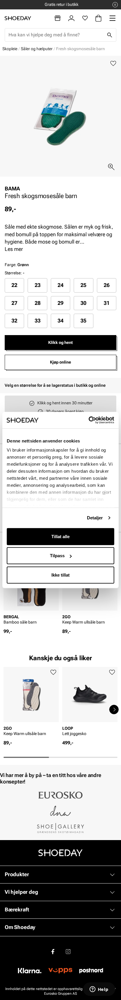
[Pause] (115, 4)
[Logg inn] (71, 18)
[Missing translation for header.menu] (112, 18)
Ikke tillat (60, 574)
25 (83, 285)
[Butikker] (57, 18)
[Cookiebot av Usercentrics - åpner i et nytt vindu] (88, 420)
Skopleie (9, 48)
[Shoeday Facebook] (53, 951)
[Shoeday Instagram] (68, 951)
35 (83, 320)
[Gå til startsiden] (18, 18)
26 (107, 285)
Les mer (14, 249)
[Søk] (109, 34)
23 (38, 285)
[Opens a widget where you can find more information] (99, 989)
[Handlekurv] (98, 18)
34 (60, 320)
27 (14, 303)
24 (60, 285)
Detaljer (95, 517)
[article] (31, 591)
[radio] (14, 285)
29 (60, 303)
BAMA (12, 188)
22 (14, 285)
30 (83, 303)
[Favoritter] (85, 18)
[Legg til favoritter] (113, 63)
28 (38, 303)
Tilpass (57, 555)
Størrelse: (13, 273)
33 (38, 320)
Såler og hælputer (37, 48)
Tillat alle (60, 536)
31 (107, 303)
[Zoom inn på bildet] (111, 166)
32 (14, 320)
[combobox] (56, 35)
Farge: (17, 264)
